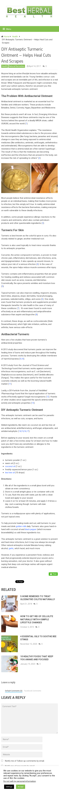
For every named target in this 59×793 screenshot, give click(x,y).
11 (10, 384)
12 (48, 396)
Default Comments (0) (13, 691)
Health (4, 66)
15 (22, 431)
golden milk (21, 526)
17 (28, 431)
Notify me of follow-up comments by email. (24, 761)
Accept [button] (20, 787)
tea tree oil (10, 472)
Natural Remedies (16, 66)
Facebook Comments (32, 691)
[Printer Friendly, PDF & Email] (53, 574)
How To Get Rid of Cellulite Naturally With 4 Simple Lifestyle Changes (36, 619)
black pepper (30, 529)
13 (33, 403)
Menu (8, 29)
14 (20, 431)
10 (22, 359)
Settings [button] (9, 787)
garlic (11, 548)
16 (25, 431)
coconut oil (10, 466)
